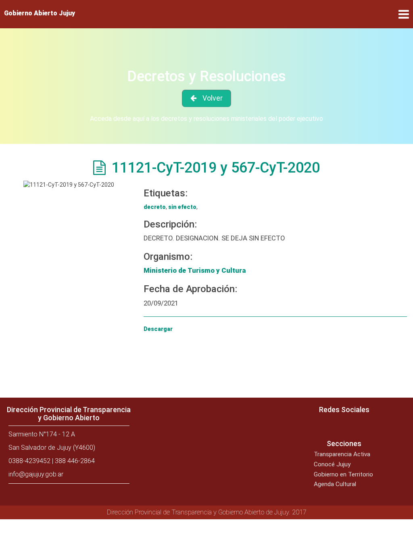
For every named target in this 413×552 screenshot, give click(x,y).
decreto (155, 207)
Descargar (158, 329)
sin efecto (182, 207)
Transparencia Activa (342, 454)
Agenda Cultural (335, 484)
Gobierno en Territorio (343, 474)
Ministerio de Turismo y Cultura (195, 270)
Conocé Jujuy (332, 464)
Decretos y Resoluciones (206, 76)
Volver (212, 98)
